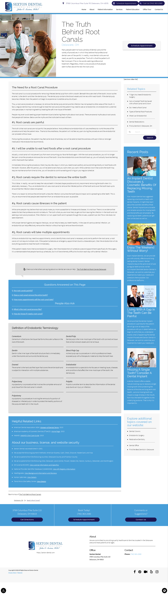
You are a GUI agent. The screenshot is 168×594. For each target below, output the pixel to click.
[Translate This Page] (164, 590)
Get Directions (27, 519)
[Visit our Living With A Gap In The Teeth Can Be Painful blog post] (141, 306)
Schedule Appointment (126, 3)
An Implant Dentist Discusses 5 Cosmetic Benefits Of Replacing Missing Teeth (141, 184)
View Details (31, 477)
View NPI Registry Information (64, 469)
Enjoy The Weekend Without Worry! (140, 249)
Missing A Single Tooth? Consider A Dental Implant (139, 373)
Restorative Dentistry (137, 439)
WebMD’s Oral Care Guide (29, 435)
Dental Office (134, 445)
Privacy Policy (12, 572)
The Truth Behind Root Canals (30, 494)
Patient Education (132, 9)
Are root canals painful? (23, 290)
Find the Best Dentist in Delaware (141, 449)
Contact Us (159, 9)
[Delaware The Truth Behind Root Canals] (28, 76)
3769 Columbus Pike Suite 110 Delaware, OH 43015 (86, 3)
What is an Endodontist (138, 116)
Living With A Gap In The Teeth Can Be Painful (141, 313)
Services (119, 9)
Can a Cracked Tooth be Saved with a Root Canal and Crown (140, 102)
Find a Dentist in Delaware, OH (140, 126)
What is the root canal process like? (28, 309)
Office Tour (147, 9)
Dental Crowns (134, 431)
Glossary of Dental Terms (49, 427)
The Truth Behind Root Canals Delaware (91, 269)
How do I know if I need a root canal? (28, 314)
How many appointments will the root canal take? (33, 299)
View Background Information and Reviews (41, 473)
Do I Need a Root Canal (138, 107)
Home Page (55, 431)
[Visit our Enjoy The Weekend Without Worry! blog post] (141, 244)
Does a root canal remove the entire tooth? (31, 295)
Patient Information (105, 9)
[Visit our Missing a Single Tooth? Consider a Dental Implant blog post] (141, 367)
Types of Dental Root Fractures (140, 111)
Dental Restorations (136, 122)
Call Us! (152, 3)
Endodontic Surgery (136, 435)
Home (84, 9)
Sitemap (20, 572)
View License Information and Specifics (44, 465)
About (92, 9)
